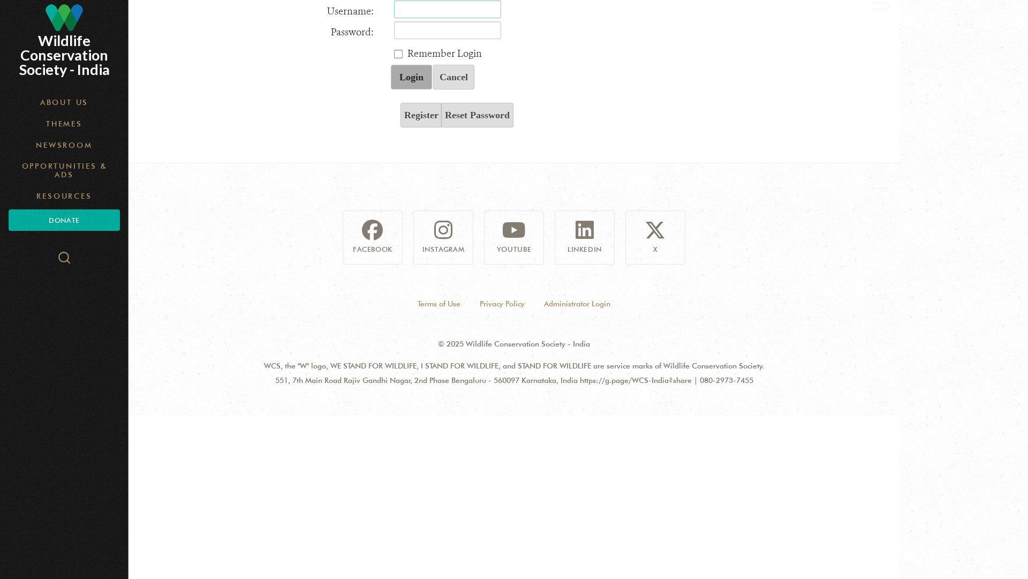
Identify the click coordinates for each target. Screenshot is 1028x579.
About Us (64, 102)
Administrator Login (577, 303)
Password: (352, 32)
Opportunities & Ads (64, 170)
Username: (350, 11)
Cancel (454, 77)
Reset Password (477, 115)
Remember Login (444, 53)
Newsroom (64, 145)
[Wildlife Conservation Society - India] (64, 17)
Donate (64, 220)
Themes (64, 123)
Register (421, 115)
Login (411, 77)
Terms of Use (439, 303)
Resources (64, 196)
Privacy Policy (502, 303)
